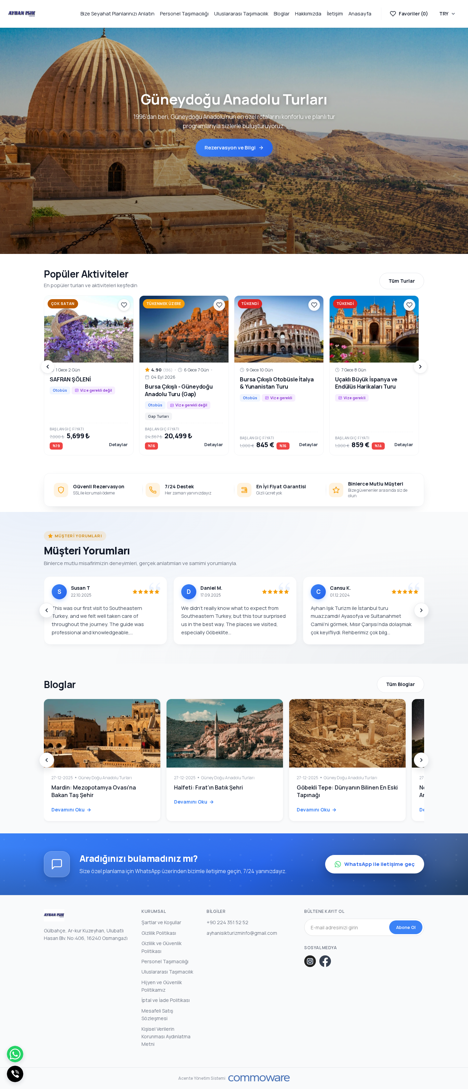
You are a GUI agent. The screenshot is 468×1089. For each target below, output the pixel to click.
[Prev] (47, 366)
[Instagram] (310, 961)
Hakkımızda (308, 13)
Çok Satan (63, 303)
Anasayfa (359, 13)
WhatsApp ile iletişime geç (379, 864)
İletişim (335, 13)
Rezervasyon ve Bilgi (230, 147)
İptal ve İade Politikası (165, 1000)
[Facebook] (325, 961)
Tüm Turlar (402, 281)
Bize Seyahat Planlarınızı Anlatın (118, 13)
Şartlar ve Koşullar (161, 922)
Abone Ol (406, 927)
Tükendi (250, 303)
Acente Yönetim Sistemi (202, 1078)
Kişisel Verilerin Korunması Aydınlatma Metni (165, 1037)
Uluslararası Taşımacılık (241, 13)
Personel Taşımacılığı (184, 13)
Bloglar (282, 13)
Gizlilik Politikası (158, 933)
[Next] (420, 366)
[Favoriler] (124, 305)
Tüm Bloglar (400, 684)
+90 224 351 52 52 (227, 922)
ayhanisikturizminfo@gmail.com (242, 933)
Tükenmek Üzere (163, 303)
